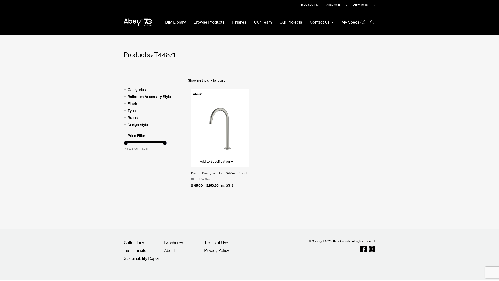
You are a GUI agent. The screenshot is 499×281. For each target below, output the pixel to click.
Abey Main (333, 4)
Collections (134, 242)
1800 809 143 (310, 4)
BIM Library (175, 22)
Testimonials (135, 250)
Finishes (239, 22)
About (169, 250)
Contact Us (320, 22)
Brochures (173, 242)
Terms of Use (216, 242)
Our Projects (291, 22)
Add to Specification (215, 161)
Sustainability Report (142, 258)
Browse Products (209, 22)
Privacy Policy (216, 250)
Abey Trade (360, 4)
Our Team (263, 22)
